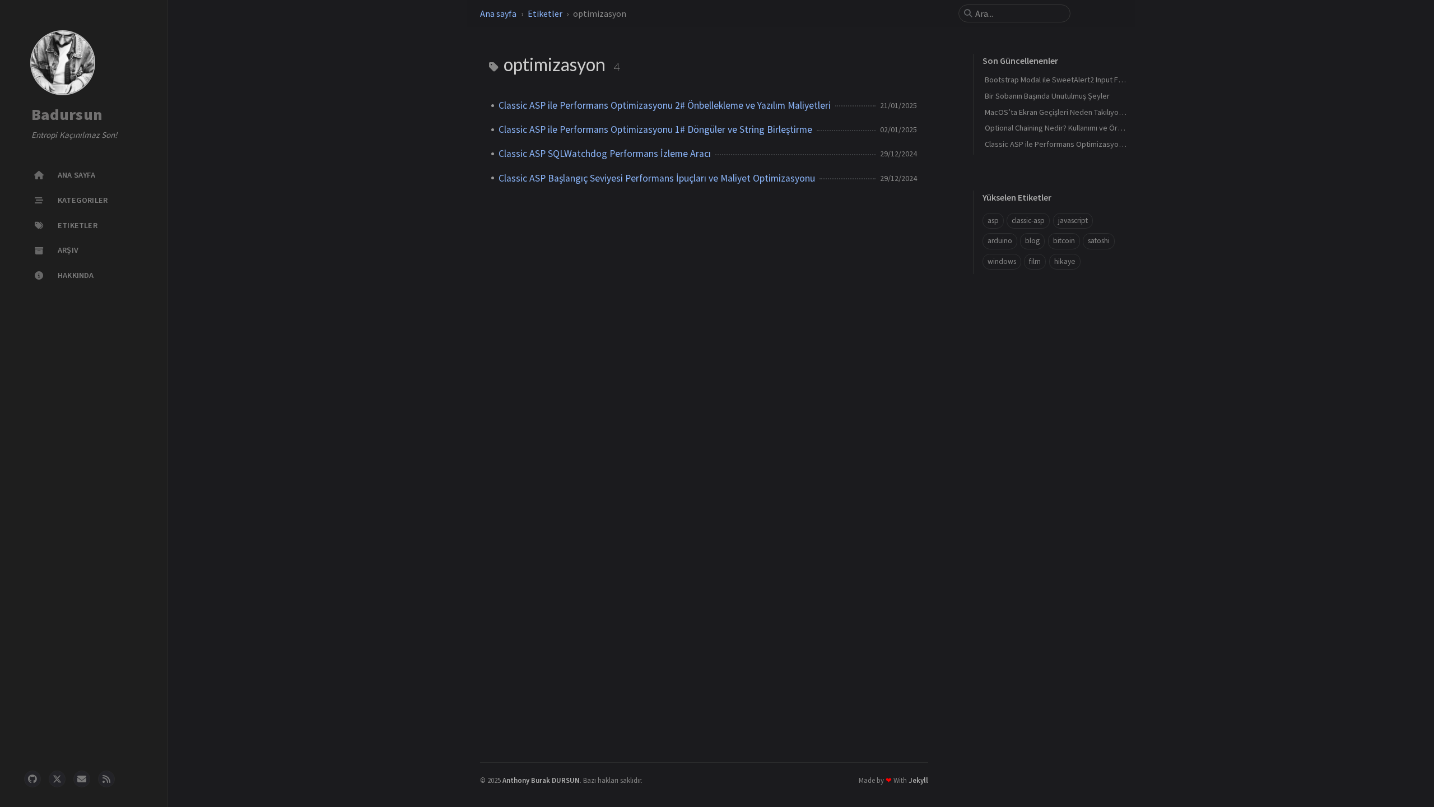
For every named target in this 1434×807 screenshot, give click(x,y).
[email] (82, 779)
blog (1032, 240)
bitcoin (1064, 240)
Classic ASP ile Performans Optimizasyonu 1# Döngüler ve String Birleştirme (655, 129)
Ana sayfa (498, 13)
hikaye (1065, 261)
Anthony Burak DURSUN (541, 780)
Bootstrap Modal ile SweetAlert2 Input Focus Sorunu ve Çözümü (1091, 80)
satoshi (1099, 240)
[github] (32, 779)
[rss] (106, 779)
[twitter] (57, 779)
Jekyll (918, 780)
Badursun (67, 114)
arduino (1000, 240)
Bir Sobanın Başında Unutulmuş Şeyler (1047, 96)
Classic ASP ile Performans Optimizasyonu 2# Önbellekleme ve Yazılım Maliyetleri (665, 105)
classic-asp (1028, 220)
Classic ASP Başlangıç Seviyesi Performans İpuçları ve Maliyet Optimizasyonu (657, 178)
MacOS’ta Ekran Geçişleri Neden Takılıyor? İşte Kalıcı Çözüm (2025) (1095, 112)
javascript (1073, 220)
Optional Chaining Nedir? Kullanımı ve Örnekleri (1062, 128)
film (1035, 261)
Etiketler (545, 13)
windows (1002, 261)
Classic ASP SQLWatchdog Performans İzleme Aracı (605, 153)
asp (993, 220)
